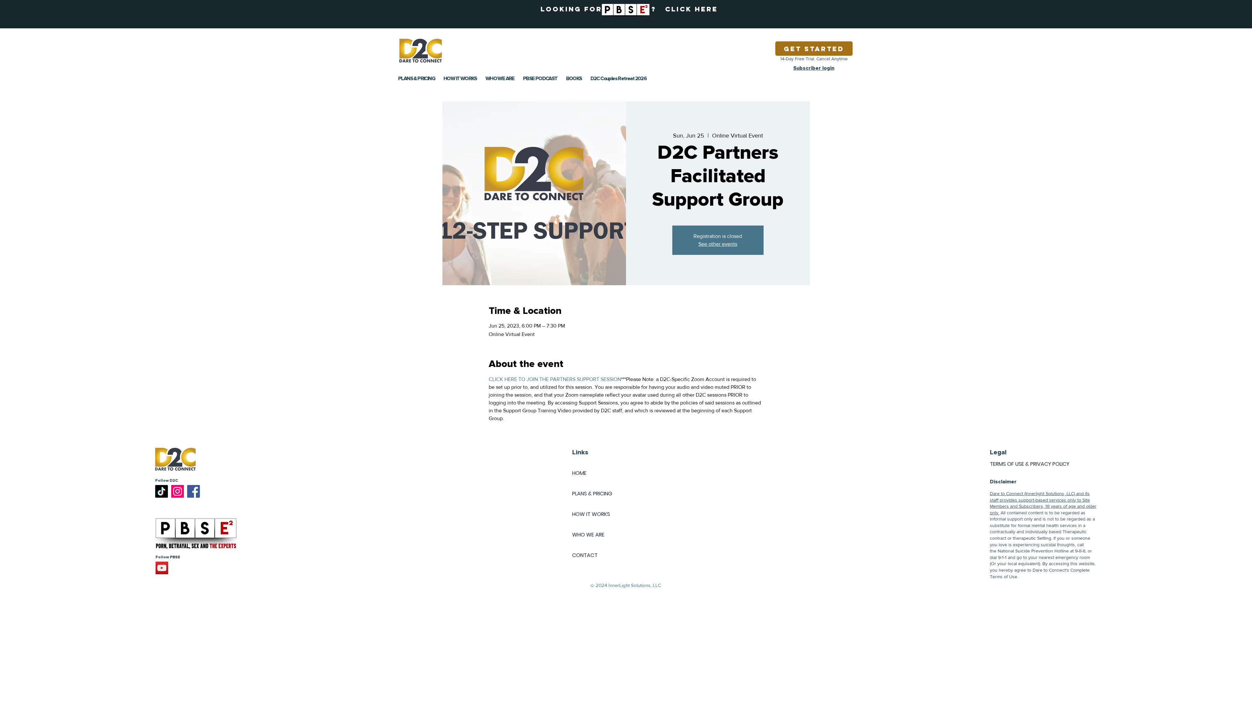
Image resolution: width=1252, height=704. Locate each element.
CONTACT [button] (585, 555)
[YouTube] (162, 568)
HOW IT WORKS (591, 514)
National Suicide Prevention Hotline (1033, 550)
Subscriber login (813, 68)
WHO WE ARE (588, 534)
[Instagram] (177, 491)
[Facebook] (193, 491)
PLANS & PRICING (592, 493)
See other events (717, 244)
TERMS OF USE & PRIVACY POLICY (1029, 464)
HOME (579, 473)
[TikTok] (161, 491)
